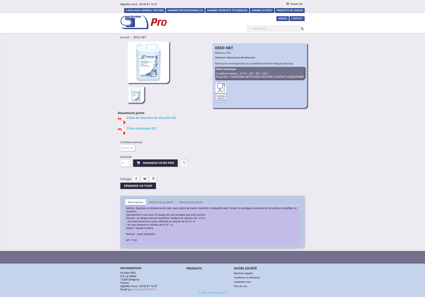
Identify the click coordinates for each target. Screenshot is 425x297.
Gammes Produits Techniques (227, 10)
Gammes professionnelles (185, 10)
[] (299, 25)
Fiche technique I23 (141, 128)
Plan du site (240, 286)
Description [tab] (135, 202)
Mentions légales (243, 273)
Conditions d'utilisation (247, 277)
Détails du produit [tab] (161, 202)
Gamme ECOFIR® (262, 10)
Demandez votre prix (155, 163)
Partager (136, 178)
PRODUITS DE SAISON (290, 10)
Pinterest (153, 178)
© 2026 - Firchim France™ (212, 292)
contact (297, 18)
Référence (220, 52)
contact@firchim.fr (144, 289)
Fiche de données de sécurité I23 (151, 118)
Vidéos (282, 18)
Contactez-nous (242, 281)
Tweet (144, 178)
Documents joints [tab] (191, 202)
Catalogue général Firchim (145, 10)
